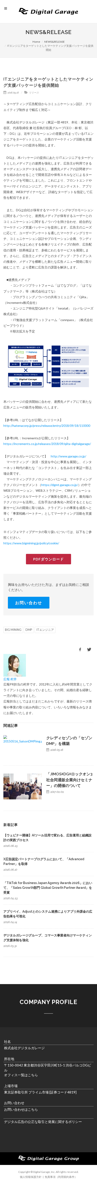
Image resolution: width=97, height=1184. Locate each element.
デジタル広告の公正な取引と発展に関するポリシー (43, 1122)
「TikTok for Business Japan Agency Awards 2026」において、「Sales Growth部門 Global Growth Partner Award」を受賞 (47, 887)
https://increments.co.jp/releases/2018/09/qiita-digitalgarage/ (47, 444)
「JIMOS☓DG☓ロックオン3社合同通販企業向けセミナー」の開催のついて (69, 780)
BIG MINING (13, 629)
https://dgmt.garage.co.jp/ (59, 485)
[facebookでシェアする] (80, 649)
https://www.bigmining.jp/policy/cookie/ (31, 543)
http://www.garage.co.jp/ (68, 456)
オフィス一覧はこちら (21, 1075)
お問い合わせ (28, 602)
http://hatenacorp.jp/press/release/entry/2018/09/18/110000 (46, 425)
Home (36, 41)
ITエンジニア (45, 629)
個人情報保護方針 (31, 1177)
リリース (34, 92)
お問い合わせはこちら (21, 1109)
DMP (28, 629)
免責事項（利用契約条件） (61, 1177)
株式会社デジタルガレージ (24, 1048)
